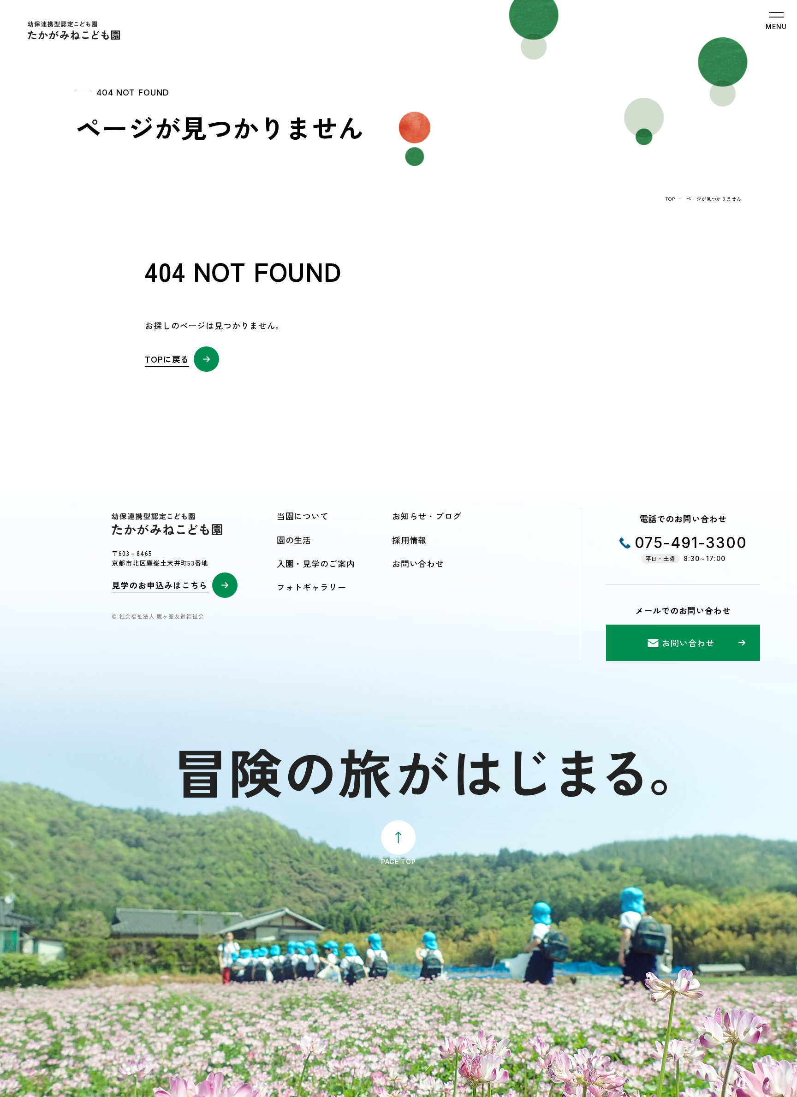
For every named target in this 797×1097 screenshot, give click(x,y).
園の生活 (294, 540)
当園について (303, 516)
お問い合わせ (418, 563)
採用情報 (409, 540)
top (670, 198)
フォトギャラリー (311, 587)
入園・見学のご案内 (316, 563)
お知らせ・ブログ (427, 516)
